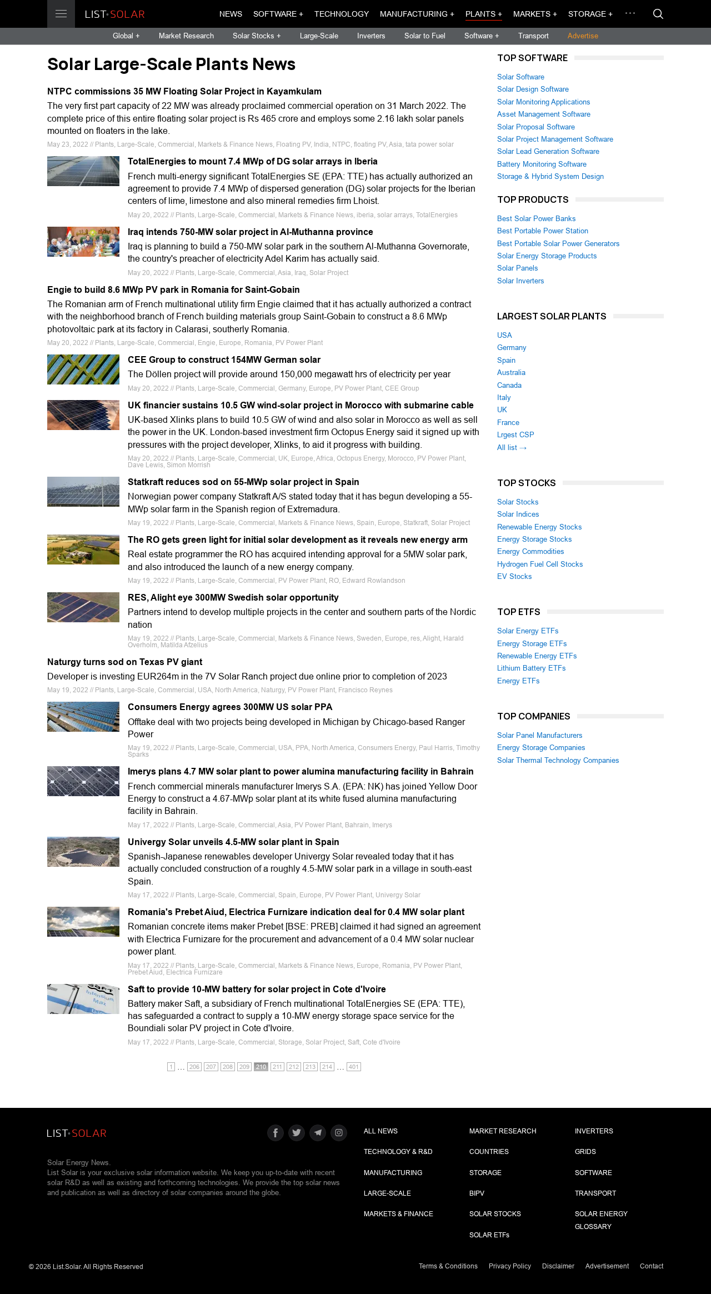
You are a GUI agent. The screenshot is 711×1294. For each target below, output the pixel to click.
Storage (485, 1173)
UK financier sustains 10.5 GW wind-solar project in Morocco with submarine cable (301, 405)
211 (277, 1066)
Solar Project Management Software (555, 139)
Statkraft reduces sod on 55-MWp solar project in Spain (243, 482)
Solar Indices (518, 514)
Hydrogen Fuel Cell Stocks (540, 564)
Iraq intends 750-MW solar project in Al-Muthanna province (250, 232)
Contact (651, 1266)
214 (327, 1066)
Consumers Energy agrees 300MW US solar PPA (230, 707)
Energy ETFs (518, 681)
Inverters (371, 36)
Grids (585, 1152)
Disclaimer (558, 1266)
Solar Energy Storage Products (547, 256)
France (508, 422)
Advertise (583, 36)
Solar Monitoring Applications (543, 102)
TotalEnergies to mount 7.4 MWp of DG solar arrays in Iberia (253, 161)
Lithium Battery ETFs (531, 668)
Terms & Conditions (448, 1266)
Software (593, 1173)
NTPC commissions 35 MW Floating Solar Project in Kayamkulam (184, 91)
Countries (489, 1152)
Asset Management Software (543, 114)
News (230, 13)
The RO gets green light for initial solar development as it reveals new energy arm (298, 539)
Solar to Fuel (424, 36)
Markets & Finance (398, 1214)
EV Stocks (514, 576)
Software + (278, 13)
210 (261, 1066)
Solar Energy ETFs (528, 631)
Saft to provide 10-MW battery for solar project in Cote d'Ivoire (257, 989)
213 (311, 1066)
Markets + (535, 13)
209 (244, 1066)
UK (502, 410)
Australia (511, 372)
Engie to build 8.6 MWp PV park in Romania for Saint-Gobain (173, 289)
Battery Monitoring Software (542, 164)
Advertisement (607, 1266)
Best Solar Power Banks (536, 218)
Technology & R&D (398, 1152)
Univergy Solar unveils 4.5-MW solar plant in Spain (233, 842)
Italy (504, 397)
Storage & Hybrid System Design (550, 176)
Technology (341, 13)
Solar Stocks (518, 502)
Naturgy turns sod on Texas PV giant (124, 662)
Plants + (483, 13)
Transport (533, 36)
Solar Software (520, 77)
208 (228, 1066)
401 (354, 1066)
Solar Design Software (533, 89)
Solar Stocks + (257, 36)
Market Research (186, 36)
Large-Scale (319, 36)
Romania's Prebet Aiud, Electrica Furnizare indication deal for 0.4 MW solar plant (296, 912)
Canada (509, 385)
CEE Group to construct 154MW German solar (224, 359)
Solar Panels (517, 268)
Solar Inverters (520, 281)
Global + (126, 36)
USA (504, 335)
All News (381, 1131)
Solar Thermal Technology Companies (558, 760)
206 (194, 1066)
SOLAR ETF (489, 1235)
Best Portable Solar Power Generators (558, 243)
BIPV (476, 1193)
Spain (506, 360)
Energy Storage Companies (541, 747)
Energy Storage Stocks (534, 539)
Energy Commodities (530, 551)
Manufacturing (393, 1173)
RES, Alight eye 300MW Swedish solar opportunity (233, 597)
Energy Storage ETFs (532, 643)
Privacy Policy (510, 1266)
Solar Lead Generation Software (548, 151)
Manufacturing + (417, 13)
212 (294, 1066)
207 (211, 1066)
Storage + (590, 13)
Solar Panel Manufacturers (540, 735)
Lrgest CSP (515, 435)
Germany (512, 347)
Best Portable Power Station (542, 231)
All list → (512, 447)
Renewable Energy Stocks (539, 527)
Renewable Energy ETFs (537, 656)
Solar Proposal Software (536, 127)
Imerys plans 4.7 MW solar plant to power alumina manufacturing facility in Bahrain (301, 771)
